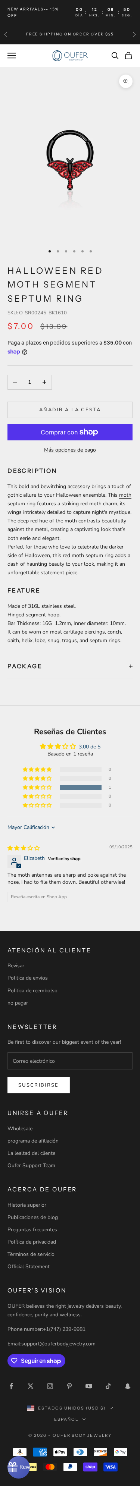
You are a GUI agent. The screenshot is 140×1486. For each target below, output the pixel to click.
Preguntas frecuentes (32, 1229)
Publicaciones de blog (32, 1217)
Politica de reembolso (32, 990)
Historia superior (26, 1205)
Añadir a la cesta (70, 409)
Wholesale (19, 1128)
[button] (38, 788)
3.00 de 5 (89, 746)
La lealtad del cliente (31, 1153)
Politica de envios (27, 977)
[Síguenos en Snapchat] (127, 1386)
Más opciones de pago (70, 449)
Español (66, 1419)
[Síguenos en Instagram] (50, 1386)
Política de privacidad (31, 1241)
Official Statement (28, 1266)
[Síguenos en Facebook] (11, 1386)
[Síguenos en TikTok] (108, 1386)
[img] (23, 848)
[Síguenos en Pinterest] (69, 1386)
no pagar (17, 1002)
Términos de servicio (31, 1254)
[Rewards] (18, 1467)
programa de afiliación (33, 1140)
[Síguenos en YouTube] (89, 1386)
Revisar (15, 965)
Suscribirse (38, 1085)
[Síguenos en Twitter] (30, 1386)
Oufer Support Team (31, 1165)
